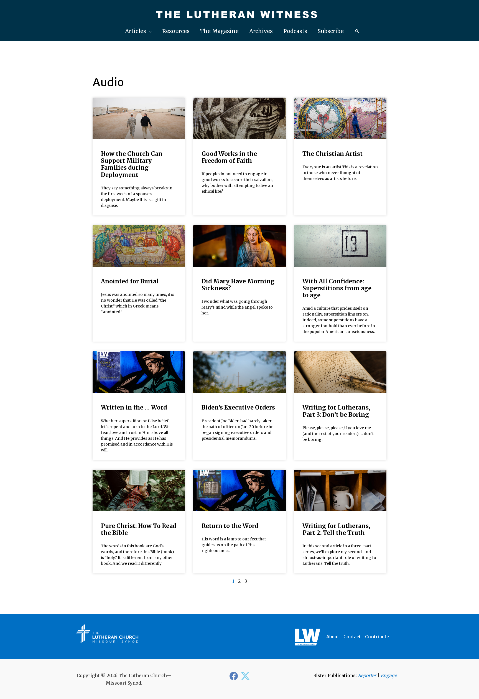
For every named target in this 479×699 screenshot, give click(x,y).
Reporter (367, 675)
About (332, 636)
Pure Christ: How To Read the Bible (138, 529)
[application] (149, 31)
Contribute (377, 636)
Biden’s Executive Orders (238, 407)
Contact (352, 636)
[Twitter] (245, 676)
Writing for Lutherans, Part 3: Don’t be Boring (336, 411)
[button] (138, 31)
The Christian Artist (332, 153)
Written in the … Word (134, 407)
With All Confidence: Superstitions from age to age (336, 288)
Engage (389, 675)
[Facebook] (234, 676)
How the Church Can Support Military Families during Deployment (131, 164)
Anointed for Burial (130, 281)
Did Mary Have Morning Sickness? (238, 285)
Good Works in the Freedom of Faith (229, 157)
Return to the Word (230, 526)
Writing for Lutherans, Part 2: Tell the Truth (336, 529)
